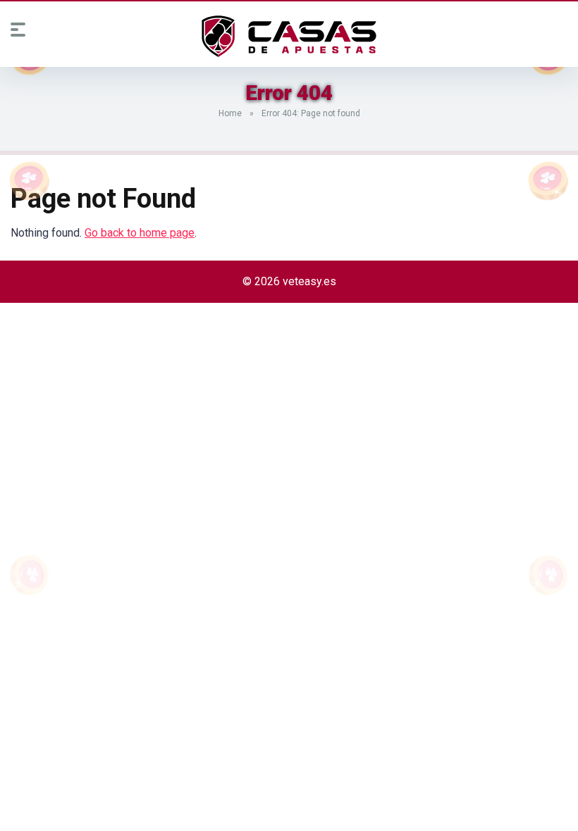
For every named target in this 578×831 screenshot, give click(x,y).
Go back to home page (140, 232)
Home (230, 113)
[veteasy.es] (289, 36)
